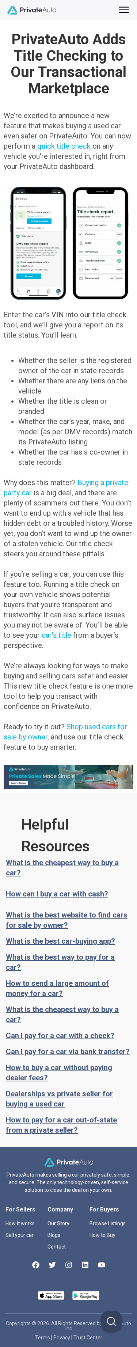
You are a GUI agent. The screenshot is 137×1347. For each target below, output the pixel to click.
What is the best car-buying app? (60, 941)
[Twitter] (52, 1265)
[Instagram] (68, 1265)
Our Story (58, 1223)
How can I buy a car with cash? (57, 894)
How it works (20, 1223)
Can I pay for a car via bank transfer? (68, 1051)
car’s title (56, 635)
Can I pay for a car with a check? (60, 1035)
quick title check (64, 146)
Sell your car (19, 1235)
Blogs (53, 1235)
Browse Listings (108, 1223)
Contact (56, 1247)
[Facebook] (35, 1265)
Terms (43, 1337)
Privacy (62, 1337)
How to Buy (102, 1235)
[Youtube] (101, 1265)
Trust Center (87, 1337)
